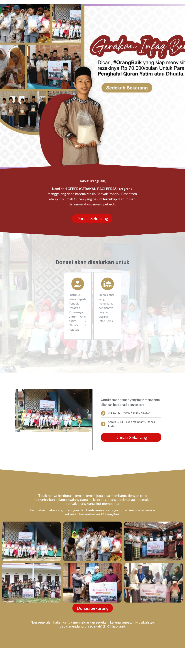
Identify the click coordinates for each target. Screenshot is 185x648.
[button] (19, 411)
